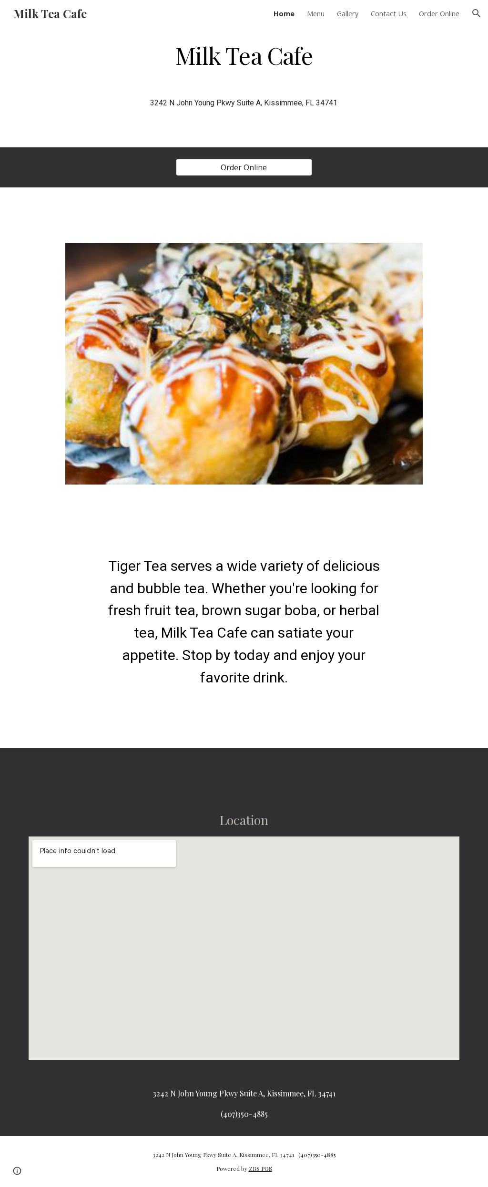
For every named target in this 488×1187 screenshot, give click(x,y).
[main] (244, 54)
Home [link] (284, 13)
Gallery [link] (347, 13)
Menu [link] (316, 13)
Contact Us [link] (389, 13)
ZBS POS (260, 1168)
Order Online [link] (439, 13)
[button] (476, 13)
